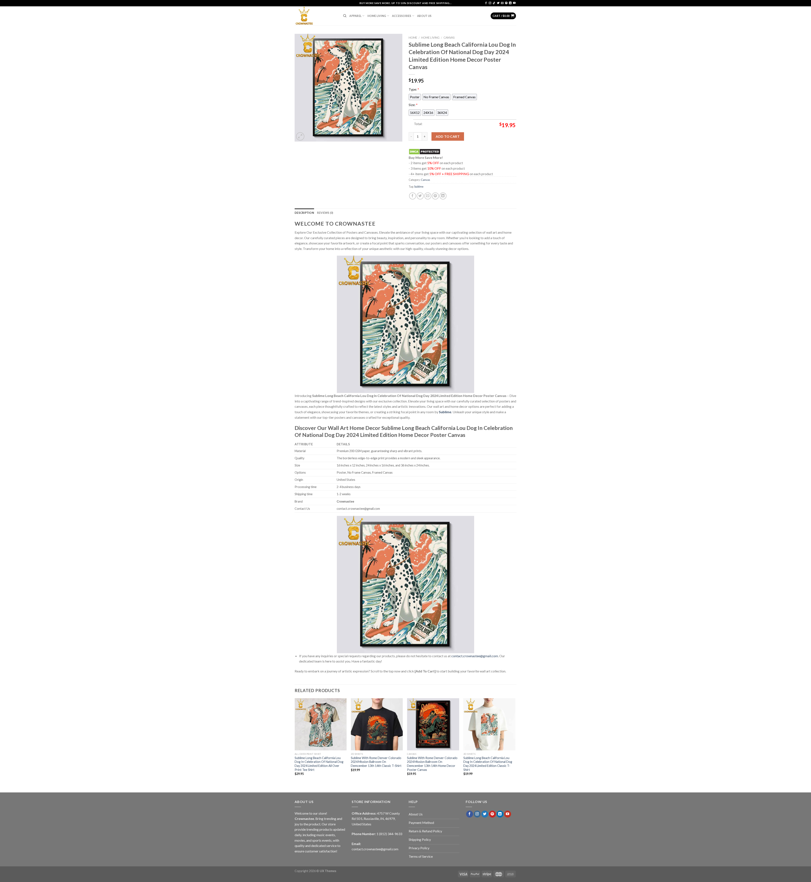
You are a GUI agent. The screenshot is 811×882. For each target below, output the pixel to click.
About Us (424, 16)
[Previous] (295, 741)
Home (413, 37)
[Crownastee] (316, 15)
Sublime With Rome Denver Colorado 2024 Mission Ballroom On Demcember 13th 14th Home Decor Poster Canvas (432, 764)
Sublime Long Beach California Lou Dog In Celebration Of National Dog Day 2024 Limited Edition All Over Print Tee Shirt (319, 764)
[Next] (515, 741)
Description (304, 212)
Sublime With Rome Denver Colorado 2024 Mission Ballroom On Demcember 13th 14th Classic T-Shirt (376, 761)
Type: (414, 89)
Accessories (401, 16)
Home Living (376, 16)
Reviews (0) (325, 212)
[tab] (304, 213)
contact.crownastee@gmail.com (474, 656)
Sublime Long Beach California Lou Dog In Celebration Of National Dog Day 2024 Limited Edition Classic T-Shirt (487, 764)
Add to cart (448, 136)
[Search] (344, 16)
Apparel (355, 16)
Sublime (418, 186)
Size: (413, 105)
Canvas (449, 37)
